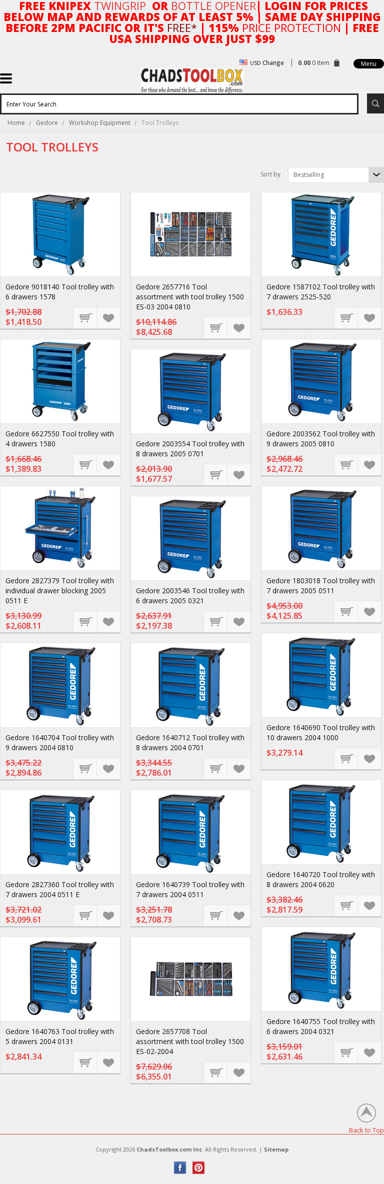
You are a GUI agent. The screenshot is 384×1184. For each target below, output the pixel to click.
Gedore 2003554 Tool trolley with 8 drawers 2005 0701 (190, 448)
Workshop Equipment (99, 122)
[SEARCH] (375, 103)
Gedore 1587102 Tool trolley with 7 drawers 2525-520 (320, 291)
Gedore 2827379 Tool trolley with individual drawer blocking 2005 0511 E (60, 590)
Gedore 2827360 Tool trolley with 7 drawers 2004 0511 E (60, 889)
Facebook (180, 1168)
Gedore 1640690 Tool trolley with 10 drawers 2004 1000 (320, 732)
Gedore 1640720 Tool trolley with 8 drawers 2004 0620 (320, 879)
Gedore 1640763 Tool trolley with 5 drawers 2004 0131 (60, 1036)
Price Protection (291, 27)
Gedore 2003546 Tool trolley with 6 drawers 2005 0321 (190, 595)
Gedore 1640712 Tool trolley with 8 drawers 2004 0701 (190, 742)
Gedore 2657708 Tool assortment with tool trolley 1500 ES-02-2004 (190, 1041)
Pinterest (198, 1168)
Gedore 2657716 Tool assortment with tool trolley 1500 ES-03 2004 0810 (190, 296)
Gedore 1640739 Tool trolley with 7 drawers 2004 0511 (190, 889)
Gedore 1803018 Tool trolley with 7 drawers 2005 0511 (320, 585)
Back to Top (366, 1130)
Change (273, 62)
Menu (368, 63)
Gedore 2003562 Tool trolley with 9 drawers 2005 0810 (320, 438)
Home (16, 122)
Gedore (47, 122)
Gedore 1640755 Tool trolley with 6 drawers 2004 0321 (320, 1026)
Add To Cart (85, 317)
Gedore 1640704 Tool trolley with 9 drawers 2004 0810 (60, 742)
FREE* (182, 27)
